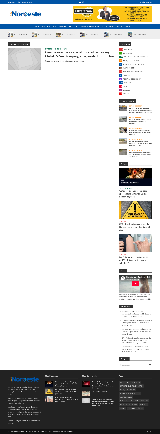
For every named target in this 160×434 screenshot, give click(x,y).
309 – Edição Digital (99, 392)
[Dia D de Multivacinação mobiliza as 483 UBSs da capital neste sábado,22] (135, 243)
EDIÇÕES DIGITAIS (146, 2)
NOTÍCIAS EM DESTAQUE (129, 401)
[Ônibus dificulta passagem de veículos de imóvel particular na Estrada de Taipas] (123, 141)
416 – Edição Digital (92, 34)
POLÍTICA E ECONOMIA (128, 404)
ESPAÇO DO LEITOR (49, 27)
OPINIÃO (144, 401)
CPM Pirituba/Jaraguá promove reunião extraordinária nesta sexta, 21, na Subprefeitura (136, 340)
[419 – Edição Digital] (10, 34)
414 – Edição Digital (140, 34)
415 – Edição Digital (116, 34)
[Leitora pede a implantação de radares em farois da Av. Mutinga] (123, 119)
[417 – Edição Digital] (58, 34)
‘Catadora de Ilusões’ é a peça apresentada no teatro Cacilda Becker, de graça (133, 194)
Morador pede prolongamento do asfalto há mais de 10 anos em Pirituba (140, 155)
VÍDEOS (140, 408)
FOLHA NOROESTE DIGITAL (130, 393)
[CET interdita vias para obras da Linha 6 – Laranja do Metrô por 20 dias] (135, 210)
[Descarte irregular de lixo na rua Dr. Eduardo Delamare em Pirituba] (123, 130)
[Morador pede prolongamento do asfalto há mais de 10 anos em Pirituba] (123, 152)
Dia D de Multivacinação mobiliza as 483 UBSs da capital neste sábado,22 (134, 260)
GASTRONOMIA (126, 397)
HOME (37, 27)
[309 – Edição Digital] (86, 393)
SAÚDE (119, 27)
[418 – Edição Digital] (34, 34)
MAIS (127, 27)
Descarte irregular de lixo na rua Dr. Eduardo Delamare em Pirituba (140, 132)
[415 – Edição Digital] (106, 34)
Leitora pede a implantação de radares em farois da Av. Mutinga (140, 121)
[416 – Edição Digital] (82, 34)
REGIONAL (63, 27)
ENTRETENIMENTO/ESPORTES (92, 27)
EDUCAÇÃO (110, 27)
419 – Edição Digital (20, 34)
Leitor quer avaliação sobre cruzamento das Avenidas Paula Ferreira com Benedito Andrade (140, 110)
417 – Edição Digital (68, 34)
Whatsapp (11, 2)
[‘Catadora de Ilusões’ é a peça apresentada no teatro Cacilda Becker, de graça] (135, 177)
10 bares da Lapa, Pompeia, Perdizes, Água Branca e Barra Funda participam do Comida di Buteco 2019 (103, 402)
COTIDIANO (73, 27)
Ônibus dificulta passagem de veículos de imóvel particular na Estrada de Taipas (140, 144)
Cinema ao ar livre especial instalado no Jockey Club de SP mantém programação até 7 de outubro (79, 54)
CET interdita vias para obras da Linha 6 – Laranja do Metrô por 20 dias (134, 227)
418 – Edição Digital (44, 34)
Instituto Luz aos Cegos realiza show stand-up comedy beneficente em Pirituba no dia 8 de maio (103, 385)
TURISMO (131, 408)
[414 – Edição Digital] (130, 34)
